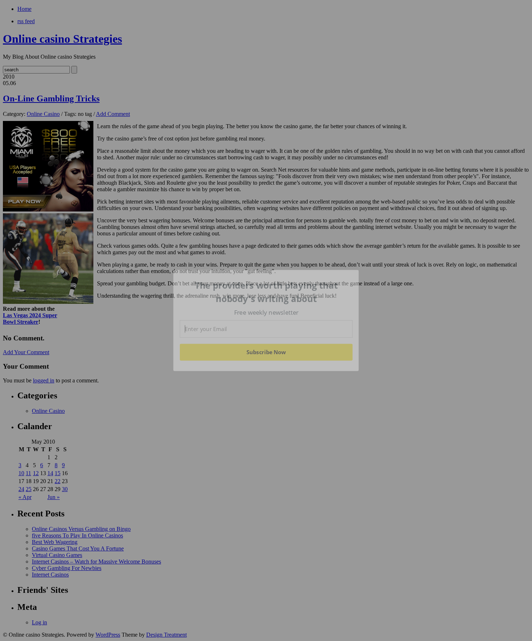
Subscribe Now (266, 352)
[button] (266, 292)
